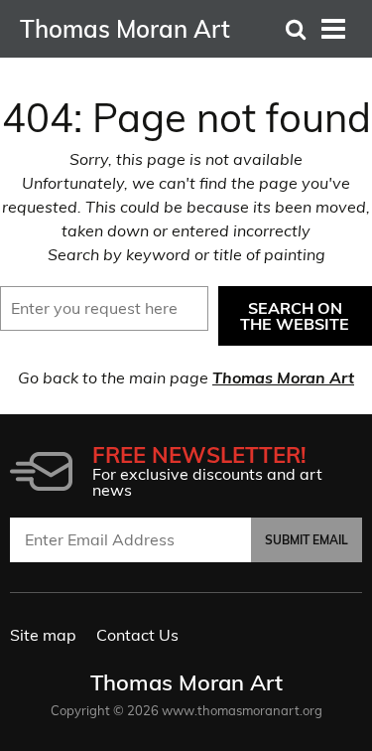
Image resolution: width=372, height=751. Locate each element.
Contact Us (137, 635)
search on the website (294, 316)
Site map (43, 635)
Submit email (306, 539)
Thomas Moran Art (283, 377)
